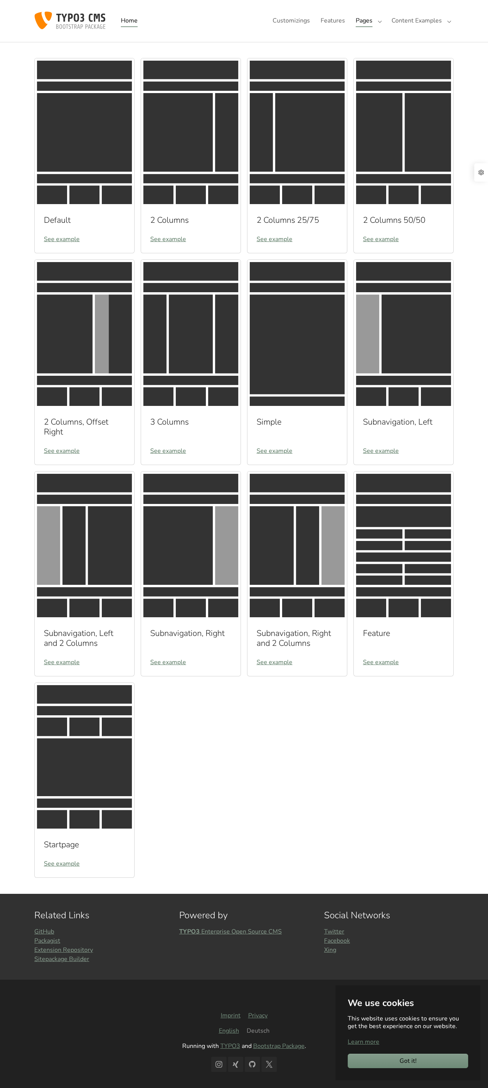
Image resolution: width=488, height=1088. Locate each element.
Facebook (337, 941)
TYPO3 (230, 1046)
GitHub (44, 931)
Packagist (47, 941)
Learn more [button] (363, 1042)
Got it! (408, 1061)
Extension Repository (63, 950)
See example (62, 239)
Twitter (334, 931)
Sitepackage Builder (61, 959)
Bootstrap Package (279, 1046)
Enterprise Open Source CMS (230, 931)
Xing (330, 950)
